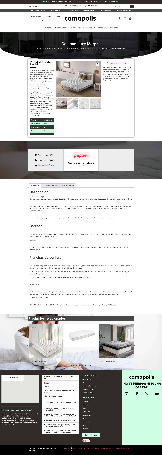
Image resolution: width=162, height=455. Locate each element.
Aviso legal (67, 448)
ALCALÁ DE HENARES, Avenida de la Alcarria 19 (60, 377)
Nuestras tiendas (87, 392)
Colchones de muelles (57, 48)
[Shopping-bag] (130, 18)
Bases (84, 408)
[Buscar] (131, 6)
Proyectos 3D (86, 428)
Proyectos (49, 16)
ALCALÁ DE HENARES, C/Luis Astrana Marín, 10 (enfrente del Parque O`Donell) (61, 415)
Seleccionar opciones (54, 361)
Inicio (39, 48)
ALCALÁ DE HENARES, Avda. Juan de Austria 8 (59, 409)
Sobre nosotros (36, 16)
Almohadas (75, 28)
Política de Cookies (93, 448)
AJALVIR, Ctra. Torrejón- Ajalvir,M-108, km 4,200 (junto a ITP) (60, 425)
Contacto (45, 21)
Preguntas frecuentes (89, 386)
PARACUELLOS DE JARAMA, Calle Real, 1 (61, 420)
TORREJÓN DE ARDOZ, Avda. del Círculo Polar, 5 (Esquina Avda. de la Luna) (61, 431)
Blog (58, 16)
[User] (119, 18)
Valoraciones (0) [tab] (68, 185)
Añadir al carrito (89, 346)
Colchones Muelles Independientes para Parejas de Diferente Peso (88, 48)
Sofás (110, 28)
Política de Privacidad (79, 448)
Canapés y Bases (61, 28)
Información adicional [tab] (50, 185)
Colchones (48, 28)
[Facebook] (29, 6)
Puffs (116, 28)
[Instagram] (33, 6)
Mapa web (118, 448)
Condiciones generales (107, 448)
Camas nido (86, 422)
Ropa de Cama (88, 28)
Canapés (85, 405)
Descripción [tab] (34, 185)
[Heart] (125, 18)
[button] (97, 64)
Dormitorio (101, 28)
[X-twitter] (39, 6)
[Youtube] (36, 6)
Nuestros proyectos (88, 389)
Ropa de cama (87, 415)
